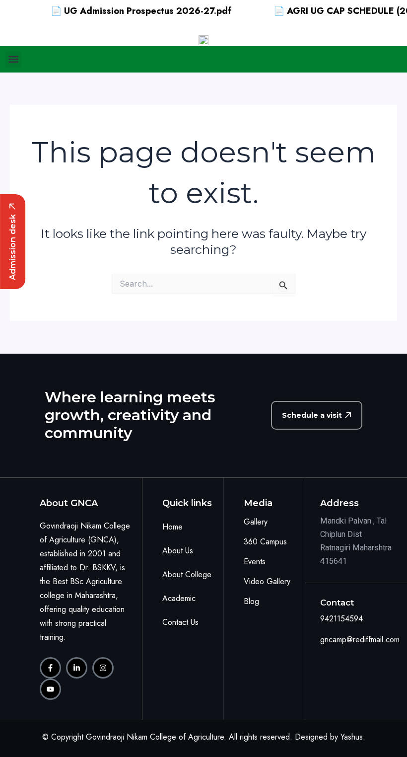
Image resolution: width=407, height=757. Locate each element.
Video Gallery (267, 581)
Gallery (256, 522)
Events (255, 561)
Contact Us (180, 622)
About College (186, 574)
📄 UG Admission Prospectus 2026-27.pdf (131, 10)
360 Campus (265, 541)
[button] (13, 59)
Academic (179, 598)
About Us (177, 550)
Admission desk (12, 247)
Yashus (351, 737)
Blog (251, 601)
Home (172, 526)
